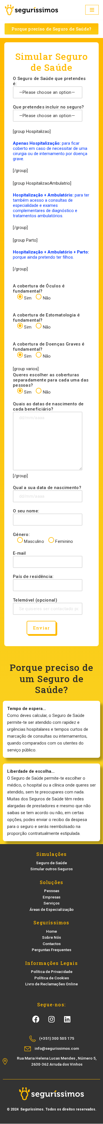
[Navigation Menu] (92, 10)
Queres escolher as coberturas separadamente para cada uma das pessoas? (50, 383)
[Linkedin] (67, 1019)
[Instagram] (51, 1019)
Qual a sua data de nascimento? (47, 487)
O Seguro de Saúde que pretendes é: (49, 81)
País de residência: (33, 576)
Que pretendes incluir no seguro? (48, 107)
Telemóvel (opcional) (35, 600)
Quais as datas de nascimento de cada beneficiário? (48, 406)
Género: (43, 538)
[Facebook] (36, 1019)
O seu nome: (26, 511)
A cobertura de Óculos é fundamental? (39, 292)
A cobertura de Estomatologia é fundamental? (46, 321)
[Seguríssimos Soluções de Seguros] (31, 10)
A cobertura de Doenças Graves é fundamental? (48, 350)
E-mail (19, 553)
